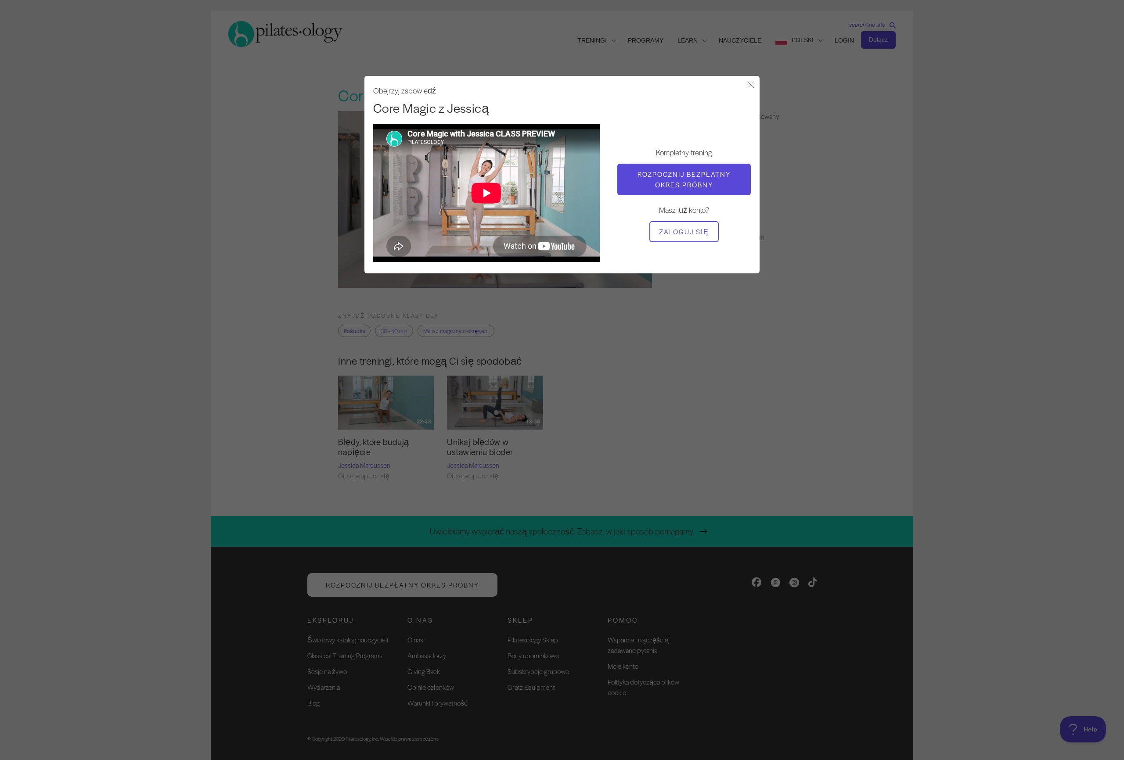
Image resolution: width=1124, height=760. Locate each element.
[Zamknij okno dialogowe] (750, 85)
